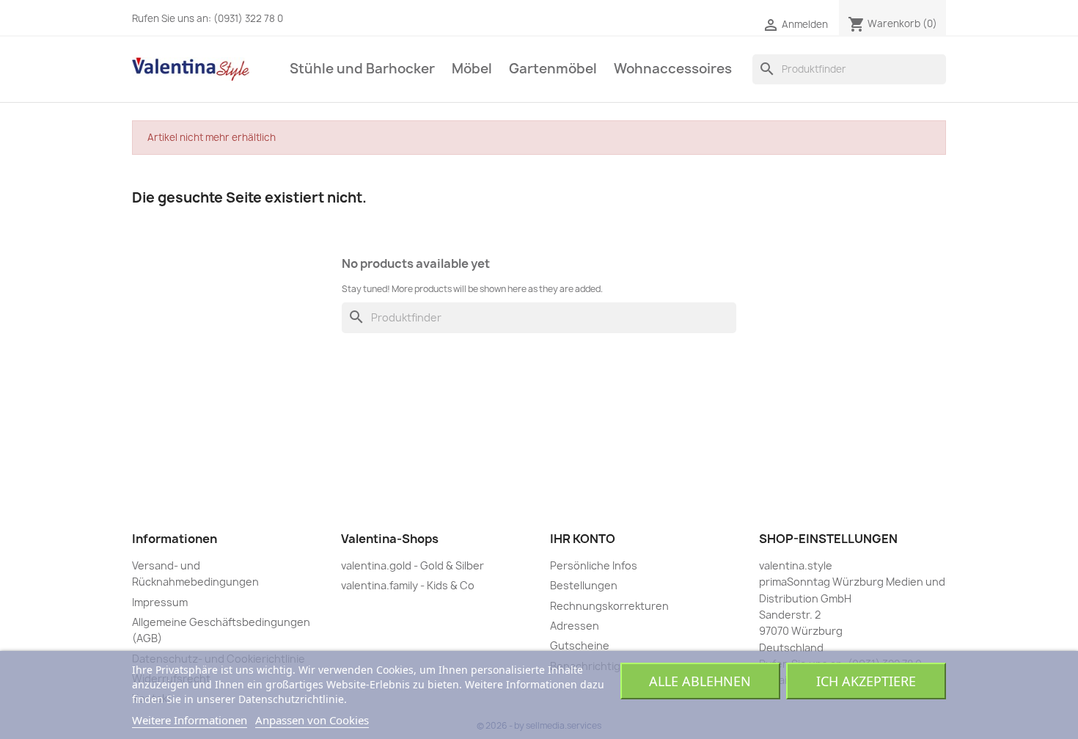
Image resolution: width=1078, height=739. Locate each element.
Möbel (472, 68)
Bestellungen (583, 585)
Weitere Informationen (189, 720)
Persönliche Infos (593, 565)
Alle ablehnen (700, 681)
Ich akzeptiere (866, 681)
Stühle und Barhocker (362, 68)
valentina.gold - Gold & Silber (412, 565)
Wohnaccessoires (673, 68)
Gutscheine (579, 645)
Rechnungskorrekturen (609, 606)
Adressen (574, 626)
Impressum (160, 602)
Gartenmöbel (553, 68)
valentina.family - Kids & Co (407, 585)
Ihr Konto (582, 539)
